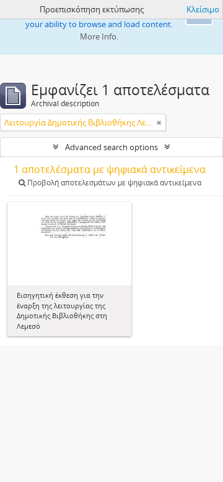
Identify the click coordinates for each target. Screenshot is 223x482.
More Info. (99, 36)
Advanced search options (111, 147)
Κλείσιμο (202, 9)
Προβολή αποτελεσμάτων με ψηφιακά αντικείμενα (113, 182)
